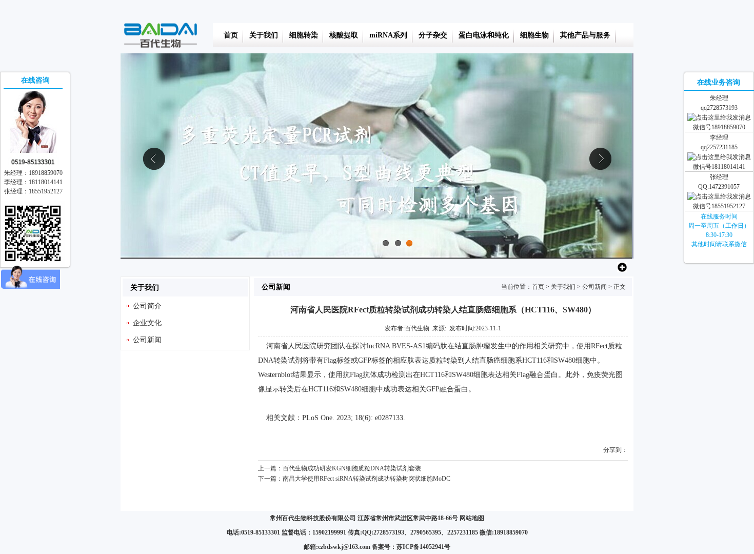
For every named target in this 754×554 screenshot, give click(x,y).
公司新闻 (594, 286)
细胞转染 (303, 35)
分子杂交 (433, 35)
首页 (231, 35)
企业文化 (147, 323)
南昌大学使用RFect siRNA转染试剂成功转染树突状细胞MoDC (366, 478)
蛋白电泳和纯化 (484, 35)
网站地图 (472, 518)
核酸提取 (343, 35)
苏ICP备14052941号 (423, 546)
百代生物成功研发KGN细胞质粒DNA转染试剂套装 (352, 468)
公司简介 (147, 306)
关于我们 (263, 35)
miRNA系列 (388, 35)
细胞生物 (534, 35)
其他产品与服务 (585, 35)
